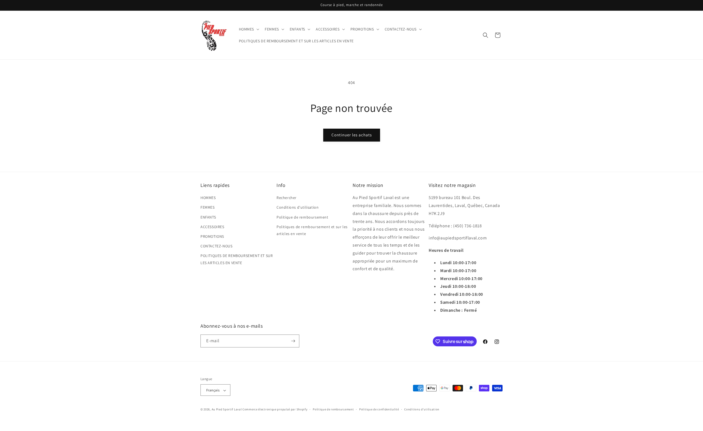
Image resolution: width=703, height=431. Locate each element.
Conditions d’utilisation (421, 409)
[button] (249, 29)
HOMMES (208, 197)
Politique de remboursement (302, 217)
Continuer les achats (351, 134)
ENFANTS (208, 217)
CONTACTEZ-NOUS (216, 246)
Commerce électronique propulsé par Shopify (274, 409)
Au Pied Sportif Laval (227, 409)
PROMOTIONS (212, 236)
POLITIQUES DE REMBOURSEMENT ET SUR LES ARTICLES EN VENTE (236, 259)
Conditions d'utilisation (298, 207)
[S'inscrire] (293, 341)
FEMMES (207, 207)
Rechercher (287, 197)
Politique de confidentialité (379, 409)
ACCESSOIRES (212, 226)
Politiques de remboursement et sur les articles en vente (312, 230)
